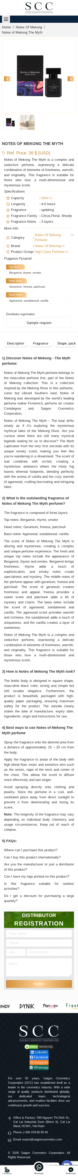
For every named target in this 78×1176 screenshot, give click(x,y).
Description (15, 343)
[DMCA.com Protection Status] (39, 1046)
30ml (44, 198)
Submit (39, 984)
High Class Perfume (50, 252)
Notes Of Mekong (29, 27)
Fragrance (40, 343)
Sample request (39, 323)
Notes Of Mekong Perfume (48, 237)
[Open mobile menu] (6, 19)
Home (6, 27)
